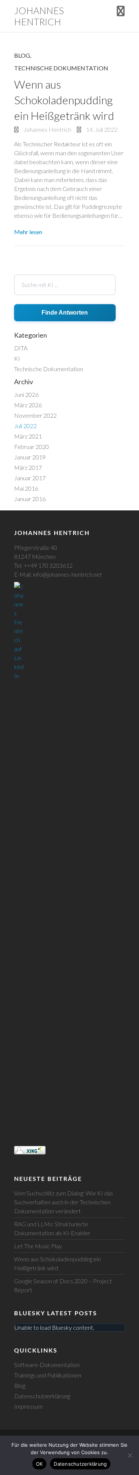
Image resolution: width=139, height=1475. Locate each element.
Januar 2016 (30, 498)
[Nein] (129, 1455)
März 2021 (28, 436)
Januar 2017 (30, 477)
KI (17, 358)
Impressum (28, 1406)
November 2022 (35, 415)
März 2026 (28, 404)
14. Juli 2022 (101, 129)
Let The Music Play (38, 1245)
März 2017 (28, 467)
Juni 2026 (26, 394)
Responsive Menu (120, 11)
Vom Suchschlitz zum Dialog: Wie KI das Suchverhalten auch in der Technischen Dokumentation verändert (63, 1201)
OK (39, 1464)
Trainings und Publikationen (47, 1375)
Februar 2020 (31, 446)
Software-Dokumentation (47, 1364)
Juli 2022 (25, 425)
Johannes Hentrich (39, 16)
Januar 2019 (30, 457)
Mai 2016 (26, 488)
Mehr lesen (28, 231)
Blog (22, 55)
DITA (20, 347)
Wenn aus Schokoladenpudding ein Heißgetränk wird (64, 99)
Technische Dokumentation (61, 67)
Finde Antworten (65, 312)
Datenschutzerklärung (42, 1395)
